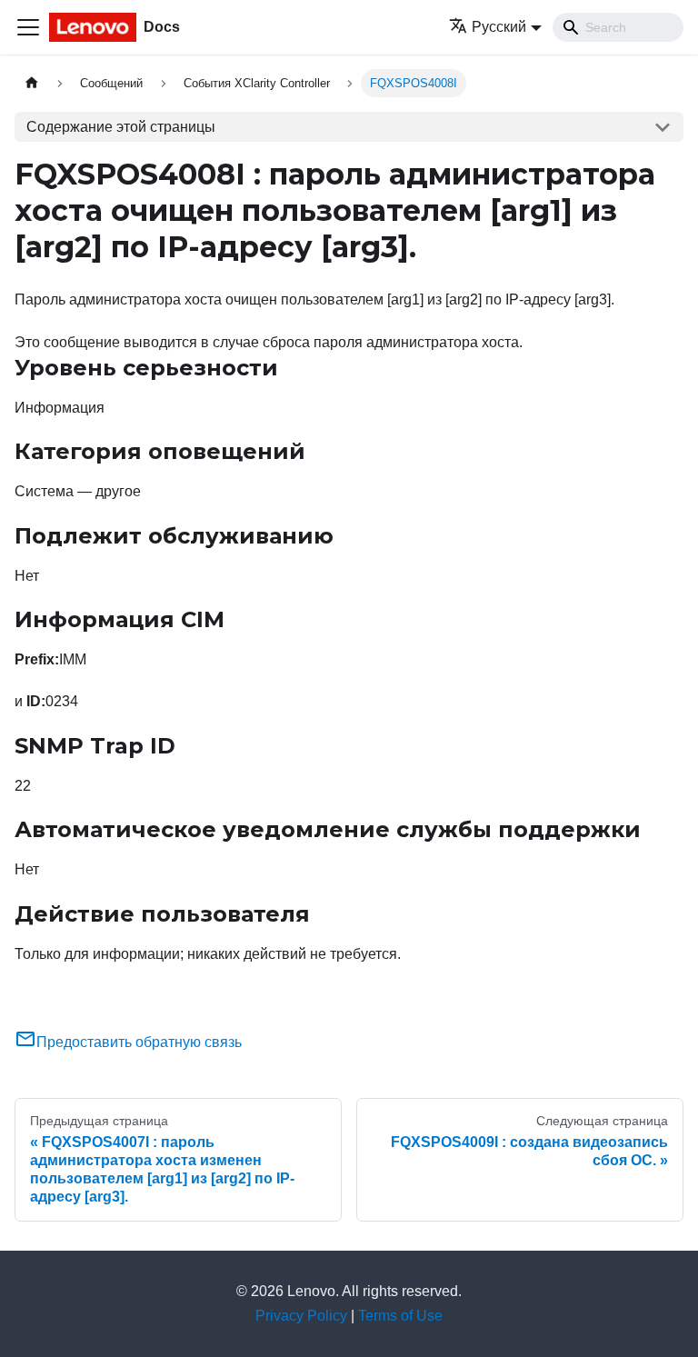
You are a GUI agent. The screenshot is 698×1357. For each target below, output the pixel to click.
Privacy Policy (301, 1315)
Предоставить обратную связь (139, 1042)
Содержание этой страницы (120, 127)
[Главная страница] (32, 83)
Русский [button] (499, 27)
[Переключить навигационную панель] (28, 27)
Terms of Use (400, 1315)
